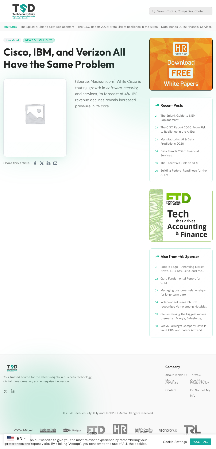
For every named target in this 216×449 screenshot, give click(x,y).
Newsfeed (12, 40)
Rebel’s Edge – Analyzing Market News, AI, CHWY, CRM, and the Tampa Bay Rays (182, 269)
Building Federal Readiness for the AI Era (184, 173)
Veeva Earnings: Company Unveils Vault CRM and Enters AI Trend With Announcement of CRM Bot (183, 328)
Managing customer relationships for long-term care (183, 292)
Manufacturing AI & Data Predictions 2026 (177, 141)
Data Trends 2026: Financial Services (186, 27)
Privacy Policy (199, 382)
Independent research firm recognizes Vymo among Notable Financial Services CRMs (183, 304)
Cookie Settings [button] (175, 442)
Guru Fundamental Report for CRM (180, 281)
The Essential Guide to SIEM (179, 163)
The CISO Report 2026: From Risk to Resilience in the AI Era (118, 27)
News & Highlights (39, 40)
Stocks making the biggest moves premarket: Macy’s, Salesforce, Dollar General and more (183, 316)
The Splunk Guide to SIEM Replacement (47, 27)
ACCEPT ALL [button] (200, 442)
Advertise (171, 382)
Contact (170, 390)
